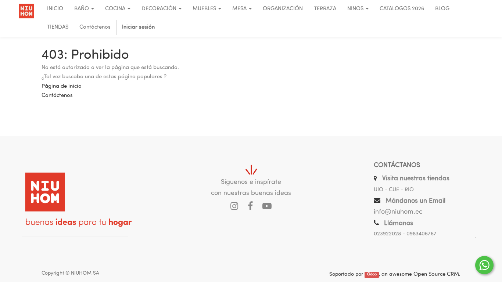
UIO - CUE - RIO (394, 190)
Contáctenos (57, 95)
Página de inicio (62, 86)
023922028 (387, 234)
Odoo (372, 275)
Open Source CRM (436, 274)
